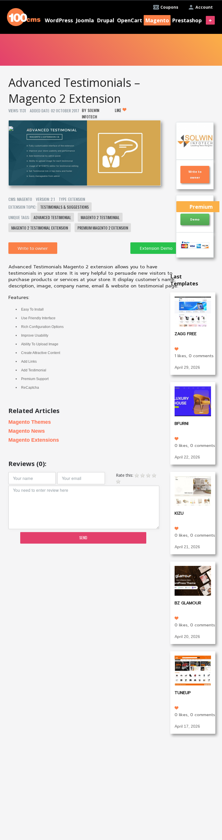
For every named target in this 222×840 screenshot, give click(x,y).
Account (204, 7)
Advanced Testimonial (52, 217)
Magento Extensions (33, 440)
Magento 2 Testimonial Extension (39, 228)
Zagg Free (186, 334)
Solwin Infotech (90, 113)
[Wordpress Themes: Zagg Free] (193, 311)
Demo (194, 219)
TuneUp (183, 693)
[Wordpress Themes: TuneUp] (193, 669)
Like (118, 110)
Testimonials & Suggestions (64, 207)
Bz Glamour (188, 603)
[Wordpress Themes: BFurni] (193, 400)
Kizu (179, 513)
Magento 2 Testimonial (100, 217)
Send (83, 537)
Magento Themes (29, 422)
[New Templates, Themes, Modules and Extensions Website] (23, 16)
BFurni (181, 424)
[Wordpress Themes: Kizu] (193, 490)
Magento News (26, 431)
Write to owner (33, 248)
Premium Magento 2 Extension (102, 228)
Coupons (169, 7)
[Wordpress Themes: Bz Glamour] (193, 580)
